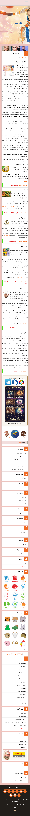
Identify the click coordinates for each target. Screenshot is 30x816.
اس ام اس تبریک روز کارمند (20, 453)
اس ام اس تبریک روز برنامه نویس (19, 466)
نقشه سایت (8, 805)
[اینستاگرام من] (13, 791)
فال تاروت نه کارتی (22, 688)
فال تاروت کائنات (22, 669)
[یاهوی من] (25, 791)
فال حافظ (12, 207)
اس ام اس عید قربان (22, 456)
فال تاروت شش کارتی (21, 685)
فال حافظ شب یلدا (22, 744)
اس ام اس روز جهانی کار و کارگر (20, 460)
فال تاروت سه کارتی (22, 676)
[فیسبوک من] (17, 791)
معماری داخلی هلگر (22, 716)
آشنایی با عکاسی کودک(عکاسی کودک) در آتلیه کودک (15, 722)
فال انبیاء (24, 488)
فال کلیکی (24, 544)
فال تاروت (20, 278)
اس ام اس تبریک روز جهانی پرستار (19, 469)
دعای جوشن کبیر (22, 532)
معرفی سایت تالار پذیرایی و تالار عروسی (18, 725)
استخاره (26, 181)
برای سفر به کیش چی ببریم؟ (20, 719)
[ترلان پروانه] (15, 49)
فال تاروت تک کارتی (22, 672)
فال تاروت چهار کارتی (21, 679)
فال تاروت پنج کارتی (22, 682)
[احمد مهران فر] (24, 49)
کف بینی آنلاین (23, 324)
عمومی (20, 442)
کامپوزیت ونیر (23, 713)
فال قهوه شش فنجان (22, 503)
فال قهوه (24, 497)
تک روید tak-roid (18, 53)
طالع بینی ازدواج (6, 235)
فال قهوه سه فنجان (22, 500)
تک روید (18, 23)
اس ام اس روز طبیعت (22, 463)
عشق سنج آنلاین (22, 554)
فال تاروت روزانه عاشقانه (21, 697)
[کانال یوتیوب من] (15, 795)
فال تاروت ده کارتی (22, 691)
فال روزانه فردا (23, 777)
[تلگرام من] (21, 791)
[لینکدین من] (11, 795)
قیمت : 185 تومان (15, 655)
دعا (25, 535)
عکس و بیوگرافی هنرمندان (20, 781)
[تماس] (9, 791)
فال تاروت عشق (22, 694)
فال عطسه (24, 768)
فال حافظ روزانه (23, 741)
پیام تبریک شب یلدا (22, 747)
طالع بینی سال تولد (22, 649)
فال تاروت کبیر (23, 666)
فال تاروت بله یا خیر (22, 700)
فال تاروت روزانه (22, 663)
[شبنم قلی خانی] (6, 49)
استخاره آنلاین (23, 478)
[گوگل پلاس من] (19, 795)
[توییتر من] (5, 791)
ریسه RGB (24, 563)
